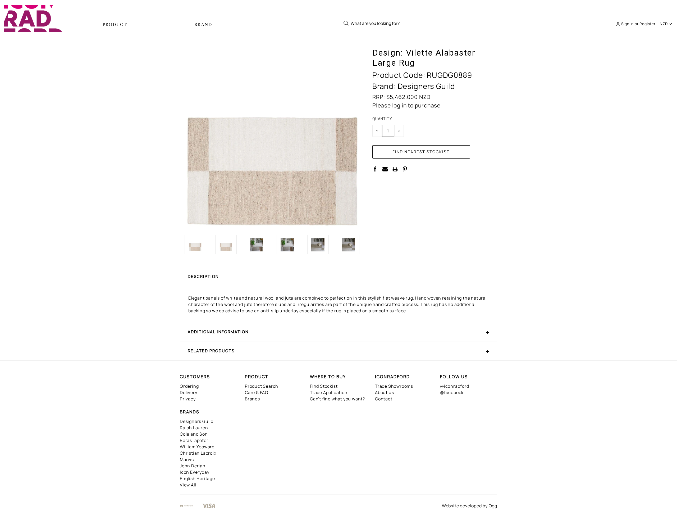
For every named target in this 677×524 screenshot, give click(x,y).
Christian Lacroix (198, 453)
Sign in (627, 23)
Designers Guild (196, 421)
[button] (338, 276)
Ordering (189, 386)
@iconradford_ (456, 386)
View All (188, 485)
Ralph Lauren (194, 428)
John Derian (192, 466)
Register (647, 23)
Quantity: (382, 119)
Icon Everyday (194, 472)
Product (115, 24)
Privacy (188, 399)
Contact (383, 399)
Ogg (493, 506)
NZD (664, 23)
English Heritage (197, 478)
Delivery (188, 392)
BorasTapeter (194, 440)
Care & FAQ (256, 392)
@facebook (452, 392)
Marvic (187, 459)
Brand (203, 24)
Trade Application (328, 392)
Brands (252, 399)
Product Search (261, 386)
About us (384, 392)
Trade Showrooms (394, 386)
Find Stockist (323, 386)
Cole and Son (194, 434)
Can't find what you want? (337, 399)
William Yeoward (197, 447)
